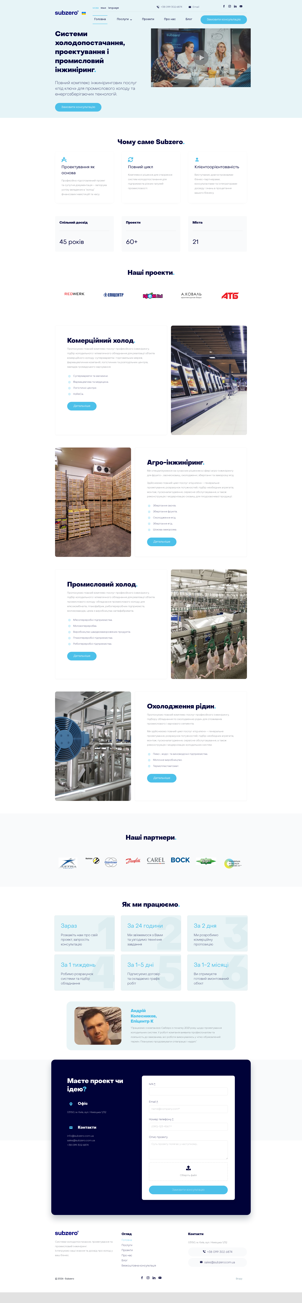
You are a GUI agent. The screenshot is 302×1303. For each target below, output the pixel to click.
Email (153, 1102)
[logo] (206, 859)
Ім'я (152, 1084)
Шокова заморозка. (165, 529)
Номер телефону (161, 1119)
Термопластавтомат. (166, 766)
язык (103, 8)
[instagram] (229, 6)
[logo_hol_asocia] (233, 859)
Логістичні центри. (85, 388)
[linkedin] (235, 6)
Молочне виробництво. (167, 760)
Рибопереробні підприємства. (92, 644)
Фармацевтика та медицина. (91, 382)
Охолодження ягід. (164, 518)
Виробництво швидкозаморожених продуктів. (102, 632)
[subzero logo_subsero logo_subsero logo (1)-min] (67, 12)
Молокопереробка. (85, 626)
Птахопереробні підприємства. (93, 638)
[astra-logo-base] (68, 859)
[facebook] (224, 6)
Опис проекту (158, 1137)
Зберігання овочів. (164, 505)
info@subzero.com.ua (80, 1136)
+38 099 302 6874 (78, 1145)
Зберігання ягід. (163, 524)
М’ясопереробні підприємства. (92, 620)
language (113, 8)
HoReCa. (78, 394)
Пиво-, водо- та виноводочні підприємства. (180, 754)
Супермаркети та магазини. (90, 376)
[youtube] (241, 6)
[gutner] (111, 859)
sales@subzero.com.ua (81, 1140)
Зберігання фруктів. (165, 511)
